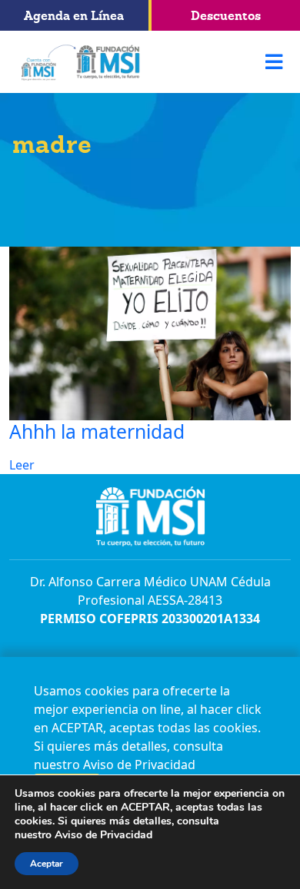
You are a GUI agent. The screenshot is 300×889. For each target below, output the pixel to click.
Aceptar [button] (46, 863)
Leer (22, 464)
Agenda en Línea (74, 15)
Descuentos (226, 15)
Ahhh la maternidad (97, 431)
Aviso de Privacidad (139, 764)
